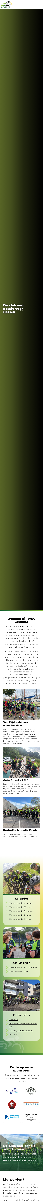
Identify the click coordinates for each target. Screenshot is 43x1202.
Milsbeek (13, 1034)
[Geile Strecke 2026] (21, 762)
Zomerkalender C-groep (20, 915)
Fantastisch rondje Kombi (20, 830)
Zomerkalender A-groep (20, 903)
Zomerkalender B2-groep (21, 911)
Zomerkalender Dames (20, 919)
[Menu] (37, 4)
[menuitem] (37, 4)
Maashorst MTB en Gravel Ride (23, 967)
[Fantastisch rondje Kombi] (21, 812)
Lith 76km (13, 1020)
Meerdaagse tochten (18, 971)
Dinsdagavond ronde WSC (21, 1031)
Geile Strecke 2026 (15, 780)
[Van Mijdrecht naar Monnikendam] (21, 704)
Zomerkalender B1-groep (20, 907)
